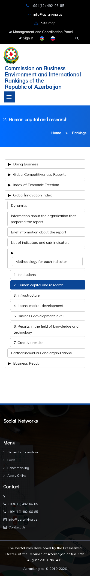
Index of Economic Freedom (36, 184)
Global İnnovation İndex (32, 195)
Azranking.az (34, 569)
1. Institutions (25, 274)
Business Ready (26, 363)
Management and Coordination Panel (42, 32)
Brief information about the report (38, 232)
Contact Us (17, 527)
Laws (10, 460)
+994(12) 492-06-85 (23, 504)
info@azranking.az (48, 14)
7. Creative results (28, 342)
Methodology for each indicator (41, 261)
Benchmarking (17, 468)
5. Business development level (38, 316)
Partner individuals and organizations (41, 353)
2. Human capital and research (38, 285)
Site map (48, 23)
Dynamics (19, 205)
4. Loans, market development (38, 305)
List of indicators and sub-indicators (40, 242)
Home (56, 133)
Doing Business (26, 164)
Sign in (27, 38)
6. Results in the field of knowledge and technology (46, 329)
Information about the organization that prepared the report (43, 218)
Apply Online (16, 476)
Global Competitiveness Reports (39, 174)
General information (22, 452)
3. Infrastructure (27, 295)
